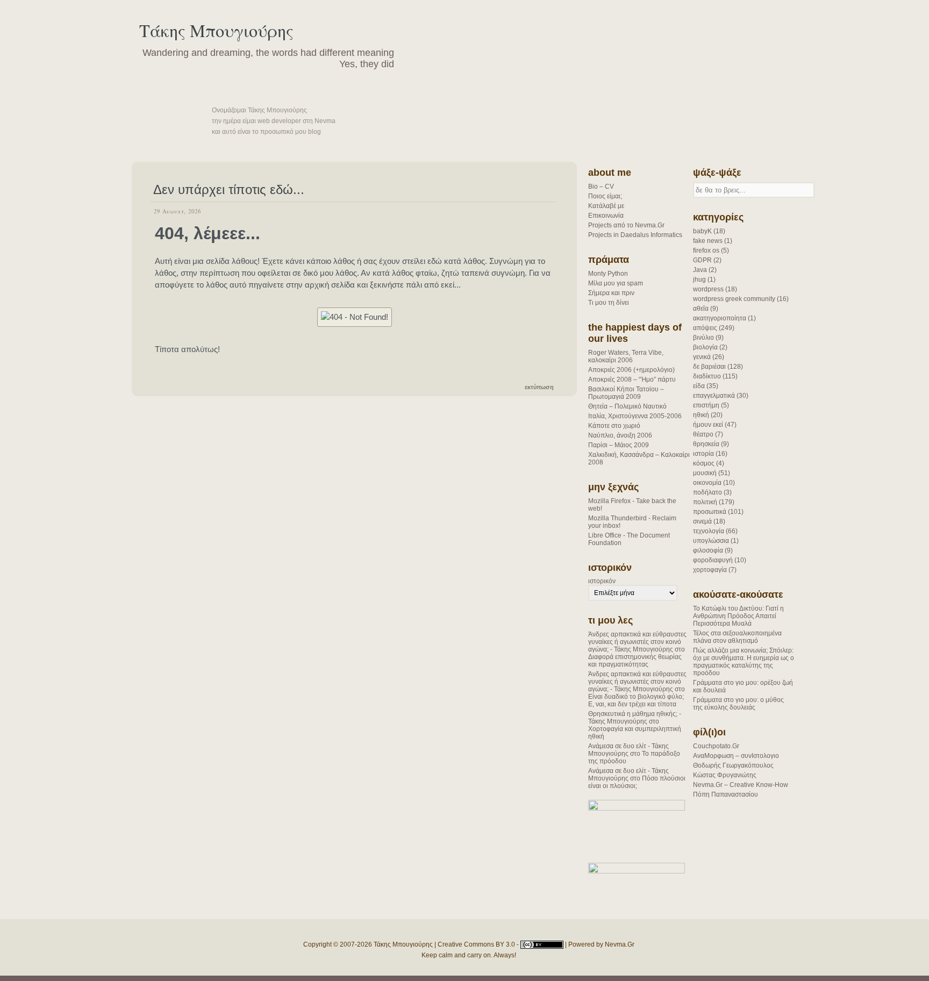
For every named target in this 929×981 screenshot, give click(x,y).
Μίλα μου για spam (615, 283)
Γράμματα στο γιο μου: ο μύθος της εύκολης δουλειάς (738, 703)
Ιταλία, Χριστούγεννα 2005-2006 (635, 416)
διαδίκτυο (707, 376)
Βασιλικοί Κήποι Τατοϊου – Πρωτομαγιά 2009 (626, 392)
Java (700, 270)
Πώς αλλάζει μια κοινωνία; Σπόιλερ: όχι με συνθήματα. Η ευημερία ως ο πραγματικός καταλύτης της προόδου (743, 662)
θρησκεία (706, 444)
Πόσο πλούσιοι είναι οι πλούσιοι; (636, 782)
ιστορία (703, 453)
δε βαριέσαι (709, 366)
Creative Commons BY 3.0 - (479, 944)
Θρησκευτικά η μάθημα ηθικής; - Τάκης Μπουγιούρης (634, 717)
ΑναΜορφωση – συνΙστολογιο (736, 756)
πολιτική (705, 502)
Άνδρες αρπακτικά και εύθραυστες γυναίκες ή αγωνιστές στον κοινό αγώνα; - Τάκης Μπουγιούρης (637, 642)
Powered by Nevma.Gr (601, 944)
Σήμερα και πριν (611, 293)
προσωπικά (709, 511)
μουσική (705, 473)
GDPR (702, 260)
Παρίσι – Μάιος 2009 (618, 445)
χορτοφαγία (710, 570)
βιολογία (705, 347)
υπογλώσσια (711, 541)
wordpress (708, 289)
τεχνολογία (708, 531)
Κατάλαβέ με (606, 206)
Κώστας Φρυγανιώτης (724, 775)
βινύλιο (703, 337)
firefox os (706, 250)
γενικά (702, 357)
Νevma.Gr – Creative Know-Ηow (740, 785)
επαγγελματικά (714, 395)
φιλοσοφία (708, 550)
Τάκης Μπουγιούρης (216, 30)
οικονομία (707, 482)
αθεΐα (701, 308)
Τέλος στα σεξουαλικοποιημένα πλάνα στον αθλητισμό (737, 637)
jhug (699, 279)
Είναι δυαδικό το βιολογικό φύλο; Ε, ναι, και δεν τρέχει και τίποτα (636, 700)
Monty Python (608, 273)
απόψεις (705, 328)
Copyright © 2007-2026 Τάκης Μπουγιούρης (368, 944)
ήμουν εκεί (708, 424)
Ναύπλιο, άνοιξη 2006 (620, 435)
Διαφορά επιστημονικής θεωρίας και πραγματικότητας (635, 660)
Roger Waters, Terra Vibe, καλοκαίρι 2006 (625, 356)
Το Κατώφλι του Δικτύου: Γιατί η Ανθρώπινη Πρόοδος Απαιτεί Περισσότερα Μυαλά (738, 616)
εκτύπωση (539, 387)
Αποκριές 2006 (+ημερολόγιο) (631, 370)
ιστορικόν (602, 581)
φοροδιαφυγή (713, 560)
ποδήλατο (707, 492)
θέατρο (703, 434)
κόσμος (703, 463)
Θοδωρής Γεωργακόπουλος (733, 765)
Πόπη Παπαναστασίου (725, 794)
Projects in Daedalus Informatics (635, 235)
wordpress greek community (734, 299)
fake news (708, 241)
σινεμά (702, 521)
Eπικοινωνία (606, 215)
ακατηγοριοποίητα (719, 318)
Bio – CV (601, 186)
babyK (702, 231)
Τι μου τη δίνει (608, 302)
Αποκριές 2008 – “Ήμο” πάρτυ (632, 379)
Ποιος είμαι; (605, 196)
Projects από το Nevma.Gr (626, 225)
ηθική (701, 415)
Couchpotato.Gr (716, 746)
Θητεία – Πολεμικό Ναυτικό (627, 406)
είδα (699, 386)
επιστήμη (706, 405)
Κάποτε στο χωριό (614, 425)
